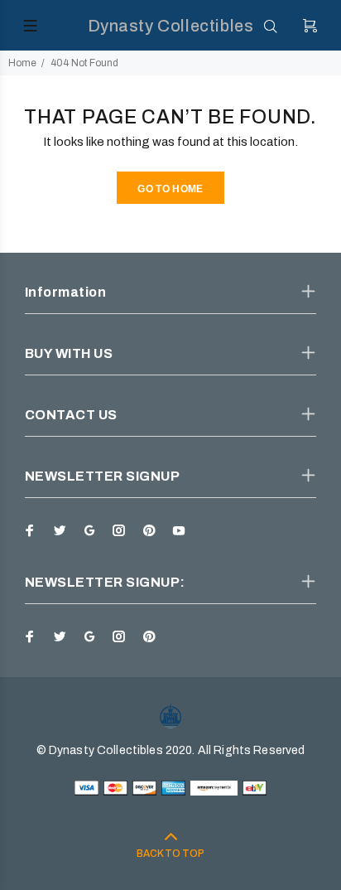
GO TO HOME (170, 189)
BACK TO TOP (170, 853)
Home (22, 63)
